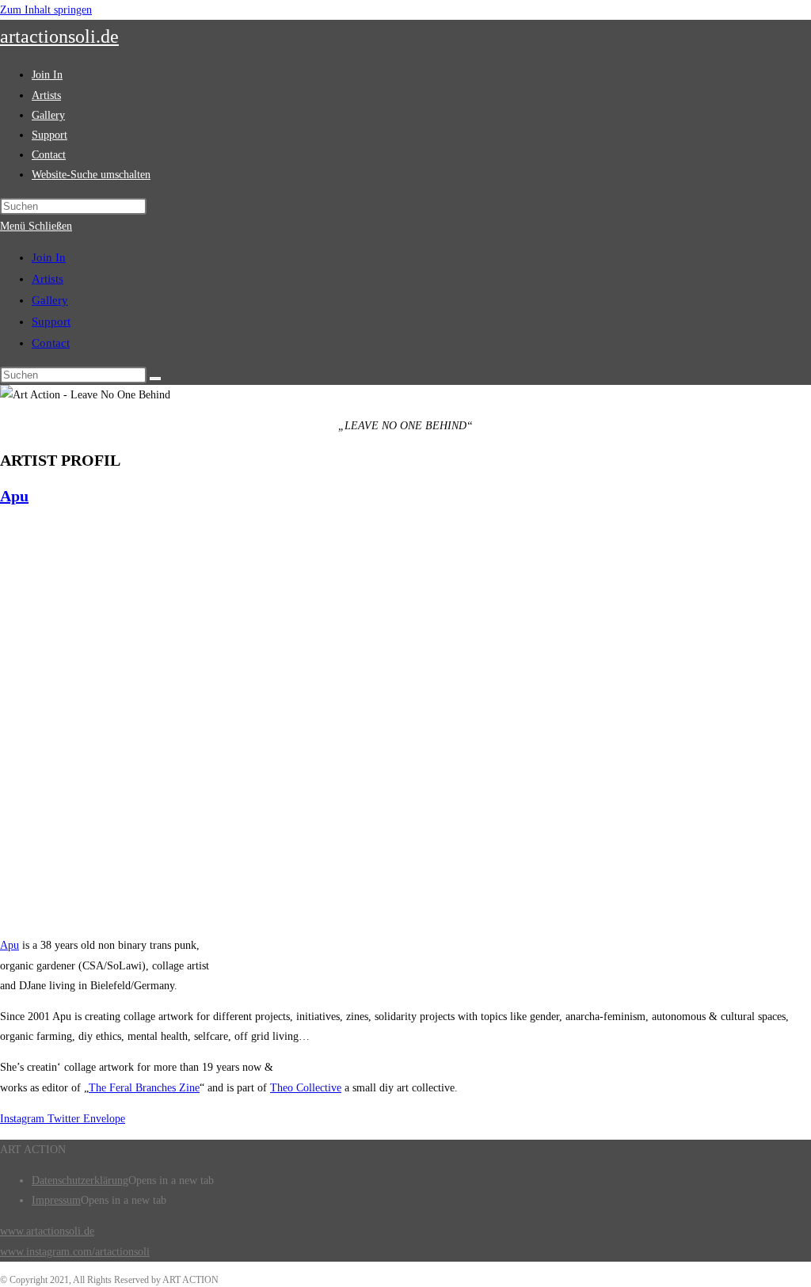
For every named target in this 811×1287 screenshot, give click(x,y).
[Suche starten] (155, 378)
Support (51, 321)
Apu (14, 496)
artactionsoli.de (59, 36)
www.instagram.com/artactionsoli (75, 1252)
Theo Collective (305, 1088)
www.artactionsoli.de (47, 1231)
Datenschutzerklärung (80, 1180)
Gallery (50, 300)
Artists (47, 278)
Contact (51, 343)
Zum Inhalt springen (46, 10)
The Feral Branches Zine (144, 1088)
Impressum (56, 1200)
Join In (49, 257)
